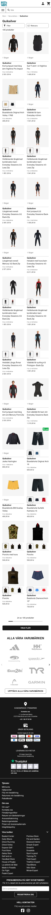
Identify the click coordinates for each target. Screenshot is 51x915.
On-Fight (5, 870)
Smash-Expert (32, 844)
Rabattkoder (7, 798)
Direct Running (8, 841)
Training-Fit (31, 856)
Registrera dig (25, 894)
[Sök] (8, 10)
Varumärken (12, 16)
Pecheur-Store (32, 836)
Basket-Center (8, 836)
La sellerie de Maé (9, 864)
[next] (49, 664)
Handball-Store (8, 859)
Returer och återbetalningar (13, 815)
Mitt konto (6, 787)
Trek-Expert (31, 859)
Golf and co (7, 856)
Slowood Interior (33, 841)
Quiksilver (6, 63)
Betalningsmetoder (10, 821)
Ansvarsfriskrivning (10, 818)
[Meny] (3, 10)
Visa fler (26, 627)
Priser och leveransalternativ (14, 824)
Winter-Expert (32, 870)
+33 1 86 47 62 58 (25, 719)
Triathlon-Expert (33, 861)
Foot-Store (6, 850)
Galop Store (7, 853)
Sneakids (30, 850)
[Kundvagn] (49, 3)
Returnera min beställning (13, 795)
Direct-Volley (7, 844)
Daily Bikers (7, 839)
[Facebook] (23, 911)
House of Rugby (9, 861)
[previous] (1, 664)
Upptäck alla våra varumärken (25, 691)
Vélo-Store (30, 867)
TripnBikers (31, 864)
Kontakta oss (25, 711)
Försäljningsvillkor (9, 812)
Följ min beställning (10, 792)
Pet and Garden (33, 839)
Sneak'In (30, 847)
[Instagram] (28, 911)
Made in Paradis (9, 867)
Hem (4, 16)
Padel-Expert (7, 873)
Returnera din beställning (25, 756)
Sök (12, 10)
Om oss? (5, 807)
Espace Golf (7, 847)
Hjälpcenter (7, 789)
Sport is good (32, 853)
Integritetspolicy (8, 827)
